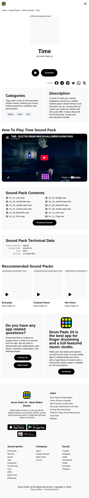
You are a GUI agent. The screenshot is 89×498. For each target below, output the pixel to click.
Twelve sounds (28, 10)
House (10, 457)
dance (20, 114)
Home (4, 10)
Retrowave (11, 478)
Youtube (65, 451)
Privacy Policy (36, 489)
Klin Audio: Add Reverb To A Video (64, 407)
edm (28, 114)
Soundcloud (67, 460)
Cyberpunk (11, 463)
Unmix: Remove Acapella (60, 401)
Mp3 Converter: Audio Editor (61, 404)
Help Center (22, 365)
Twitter (65, 463)
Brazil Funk (12, 475)
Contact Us (23, 358)
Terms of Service (51, 489)
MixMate (53, 419)
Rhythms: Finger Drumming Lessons (65, 413)
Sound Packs (14, 10)
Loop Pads (54, 416)
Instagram (66, 454)
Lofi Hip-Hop (12, 466)
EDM (9, 472)
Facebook (66, 466)
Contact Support (42, 454)
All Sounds (11, 451)
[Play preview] (7, 294)
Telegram (66, 469)
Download (49, 73)
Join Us (39, 460)
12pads (10, 114)
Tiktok (64, 457)
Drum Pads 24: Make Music (61, 398)
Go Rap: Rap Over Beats (60, 410)
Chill (9, 469)
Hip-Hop (10, 454)
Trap (9, 460)
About (38, 451)
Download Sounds (44, 223)
